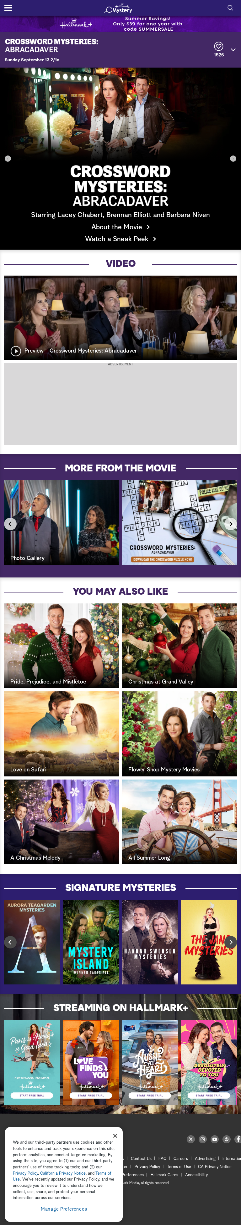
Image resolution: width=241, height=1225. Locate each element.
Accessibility (196, 1175)
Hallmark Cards (164, 1175)
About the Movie (116, 227)
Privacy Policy (147, 1167)
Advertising (205, 1159)
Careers (181, 1159)
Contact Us (141, 1159)
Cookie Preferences (126, 1175)
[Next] (233, 158)
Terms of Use (179, 1167)
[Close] (115, 1136)
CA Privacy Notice (215, 1167)
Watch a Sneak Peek (116, 239)
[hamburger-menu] (8, 8)
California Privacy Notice (63, 1174)
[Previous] (8, 158)
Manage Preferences (64, 1209)
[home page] (118, 8)
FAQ (162, 1159)
